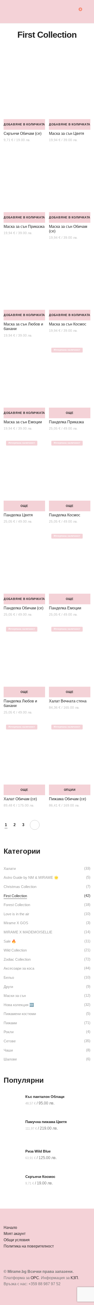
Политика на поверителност (29, 1246)
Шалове (10, 1059)
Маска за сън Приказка (24, 226)
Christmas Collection (20, 887)
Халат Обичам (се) (20, 799)
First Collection (15, 896)
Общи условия (17, 1240)
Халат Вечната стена (68, 701)
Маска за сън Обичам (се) (68, 228)
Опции (70, 790)
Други (8, 987)
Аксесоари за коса (19, 968)
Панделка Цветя (18, 515)
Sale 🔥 (10, 941)
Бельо (9, 977)
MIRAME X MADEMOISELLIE (28, 932)
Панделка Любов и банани (20, 703)
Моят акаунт (15, 1234)
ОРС (35, 1278)
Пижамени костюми (20, 1014)
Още (69, 413)
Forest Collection (17, 905)
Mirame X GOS (16, 923)
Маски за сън (15, 996)
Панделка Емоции (65, 608)
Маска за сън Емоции (23, 422)
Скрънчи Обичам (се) (22, 133)
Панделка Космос (64, 515)
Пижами (10, 1023)
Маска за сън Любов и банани (23, 326)
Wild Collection (15, 950)
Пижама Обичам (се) (67, 799)
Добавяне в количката (24, 124)
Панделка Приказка (66, 422)
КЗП (74, 1278)
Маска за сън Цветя (66, 133)
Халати (10, 868)
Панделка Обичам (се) (23, 608)
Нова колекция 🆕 (19, 1005)
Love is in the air (16, 914)
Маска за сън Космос (67, 324)
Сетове (10, 1041)
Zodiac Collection (17, 959)
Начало (10, 1228)
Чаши (8, 1050)
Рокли (8, 1032)
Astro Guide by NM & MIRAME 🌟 (31, 877)
